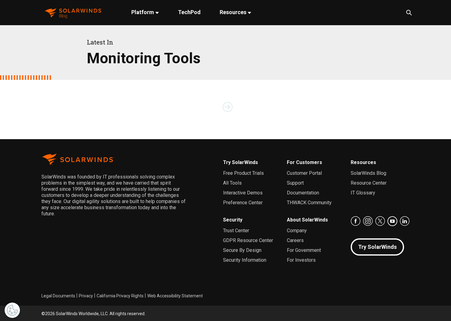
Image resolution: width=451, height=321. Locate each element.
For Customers (304, 162)
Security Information (244, 260)
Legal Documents (58, 295)
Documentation (303, 193)
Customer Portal (304, 173)
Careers (295, 240)
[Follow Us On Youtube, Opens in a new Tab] (392, 221)
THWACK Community (309, 203)
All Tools (232, 183)
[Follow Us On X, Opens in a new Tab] (380, 221)
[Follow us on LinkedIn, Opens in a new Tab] (405, 221)
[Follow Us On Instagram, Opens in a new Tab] (368, 221)
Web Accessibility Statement (175, 295)
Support (295, 183)
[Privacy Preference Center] (12, 310)
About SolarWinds (307, 220)
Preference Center (243, 203)
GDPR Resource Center (248, 240)
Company (297, 230)
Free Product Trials (243, 173)
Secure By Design (242, 250)
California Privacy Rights (120, 295)
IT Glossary (363, 193)
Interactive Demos (243, 193)
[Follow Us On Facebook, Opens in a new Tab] (355, 221)
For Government (304, 250)
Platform (143, 12)
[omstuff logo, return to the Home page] (73, 13)
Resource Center (369, 183)
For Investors (301, 260)
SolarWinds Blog (368, 173)
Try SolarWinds (240, 162)
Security (232, 220)
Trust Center (236, 230)
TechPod (189, 12)
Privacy (86, 295)
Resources (234, 12)
